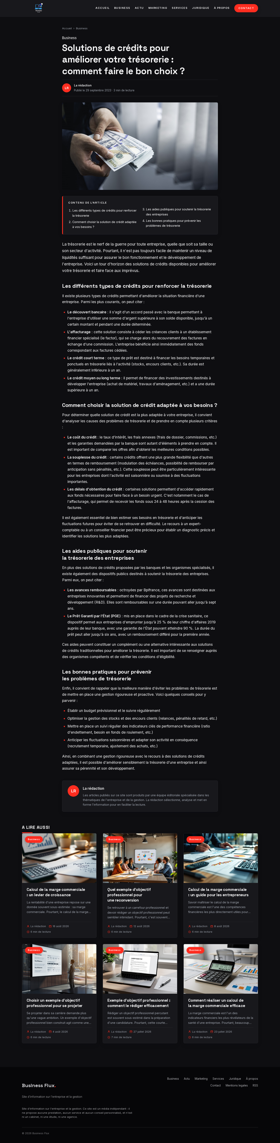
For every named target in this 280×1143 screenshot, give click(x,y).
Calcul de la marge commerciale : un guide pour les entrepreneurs (218, 892)
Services (180, 7)
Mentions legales (237, 1085)
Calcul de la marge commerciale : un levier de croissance (56, 892)
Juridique (200, 7)
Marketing (157, 7)
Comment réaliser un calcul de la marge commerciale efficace (216, 1003)
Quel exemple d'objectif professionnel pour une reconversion (129, 895)
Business (122, 7)
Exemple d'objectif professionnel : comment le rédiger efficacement (138, 1003)
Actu (139, 7)
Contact (246, 8)
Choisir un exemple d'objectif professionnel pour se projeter (54, 1003)
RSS (255, 1085)
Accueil (103, 7)
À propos (222, 7)
